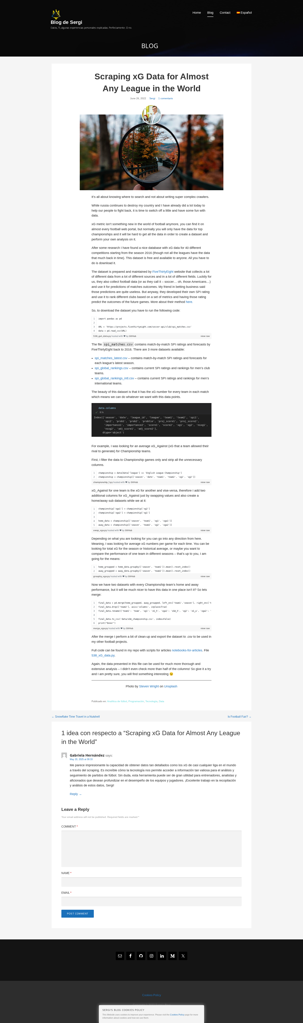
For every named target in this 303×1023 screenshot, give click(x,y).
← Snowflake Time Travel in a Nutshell (76, 716)
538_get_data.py (102, 336)
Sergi (152, 98)
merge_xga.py (101, 628)
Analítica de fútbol (117, 701)
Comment (69, 826)
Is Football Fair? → (239, 716)
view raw (205, 336)
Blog (210, 12)
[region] (151, 325)
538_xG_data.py (103, 655)
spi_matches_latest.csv (111, 358)
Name (66, 873)
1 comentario (165, 98)
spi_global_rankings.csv (111, 368)
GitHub (132, 336)
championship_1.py (103, 482)
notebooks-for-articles (187, 650)
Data (161, 701)
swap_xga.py (100, 530)
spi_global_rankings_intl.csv (114, 378)
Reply (74, 794)
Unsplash (170, 686)
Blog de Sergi (66, 22)
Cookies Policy (151, 995)
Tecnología (151, 701)
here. (189, 302)
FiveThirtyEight (162, 271)
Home (197, 12)
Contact (225, 12)
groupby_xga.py (101, 576)
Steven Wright (149, 686)
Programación (136, 701)
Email (66, 892)
